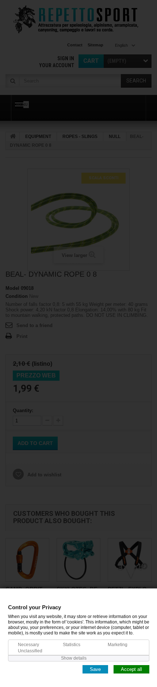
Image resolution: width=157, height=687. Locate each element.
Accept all (131, 669)
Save (95, 669)
